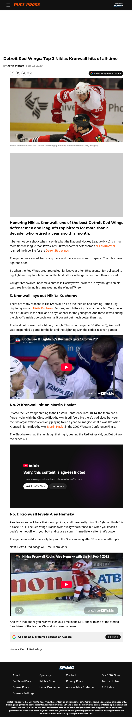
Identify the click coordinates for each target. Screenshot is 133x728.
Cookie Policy (21, 687)
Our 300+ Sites (111, 675)
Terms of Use (110, 681)
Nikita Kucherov (43, 308)
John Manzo (15, 65)
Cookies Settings (23, 693)
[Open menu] (8, 5)
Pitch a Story (47, 681)
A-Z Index (108, 687)
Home (13, 649)
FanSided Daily (22, 681)
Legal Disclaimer (50, 687)
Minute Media (21, 702)
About (16, 675)
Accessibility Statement (81, 687)
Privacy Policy (75, 681)
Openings (45, 675)
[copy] (29, 73)
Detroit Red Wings (57, 250)
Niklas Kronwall (105, 246)
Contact (71, 675)
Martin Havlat (56, 426)
